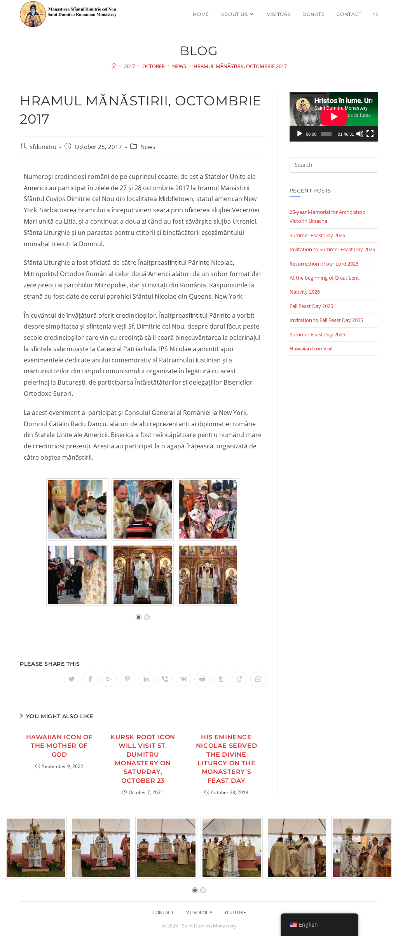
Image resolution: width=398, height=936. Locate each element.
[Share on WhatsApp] (258, 679)
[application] (334, 117)
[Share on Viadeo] (239, 679)
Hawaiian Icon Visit (311, 348)
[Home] (114, 66)
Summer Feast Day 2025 (317, 334)
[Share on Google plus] (109, 679)
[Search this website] (334, 164)
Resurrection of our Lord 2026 (324, 263)
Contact (163, 912)
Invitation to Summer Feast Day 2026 (332, 249)
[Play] (300, 134)
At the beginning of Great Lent (324, 277)
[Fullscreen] (370, 134)
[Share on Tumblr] (221, 679)
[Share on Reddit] (202, 679)
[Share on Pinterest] (127, 679)
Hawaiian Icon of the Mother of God (59, 745)
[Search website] (376, 14)
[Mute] (360, 134)
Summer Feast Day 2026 (317, 235)
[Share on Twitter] (71, 679)
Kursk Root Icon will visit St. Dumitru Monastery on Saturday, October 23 (142, 758)
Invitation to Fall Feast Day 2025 (326, 320)
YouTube (235, 912)
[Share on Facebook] (90, 679)
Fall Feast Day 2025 (311, 306)
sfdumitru (43, 146)
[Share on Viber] (165, 679)
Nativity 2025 (305, 291)
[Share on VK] (183, 679)
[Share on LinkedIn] (146, 679)
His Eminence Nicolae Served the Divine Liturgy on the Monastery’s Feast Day (226, 758)
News (147, 146)
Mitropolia (199, 912)
